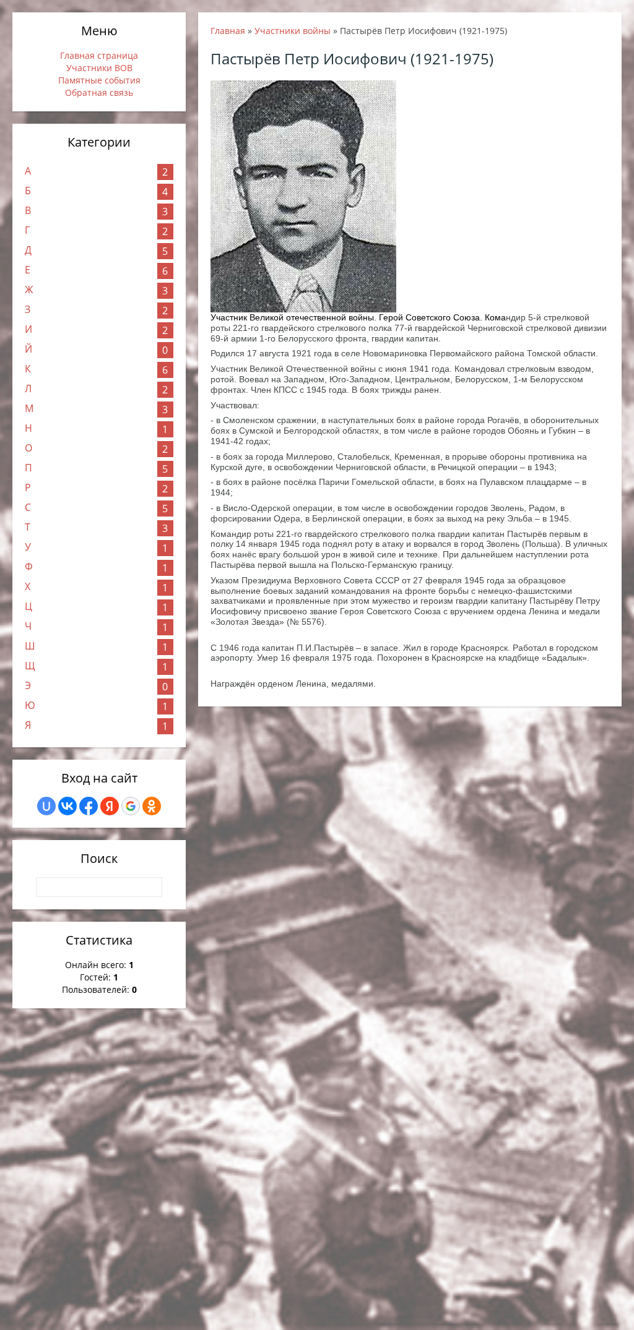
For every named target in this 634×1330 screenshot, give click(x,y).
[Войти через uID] (46, 806)
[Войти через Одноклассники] (151, 806)
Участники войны (292, 30)
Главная (228, 30)
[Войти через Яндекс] (109, 806)
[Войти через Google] (130, 806)
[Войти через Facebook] (88, 806)
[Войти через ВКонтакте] (67, 806)
